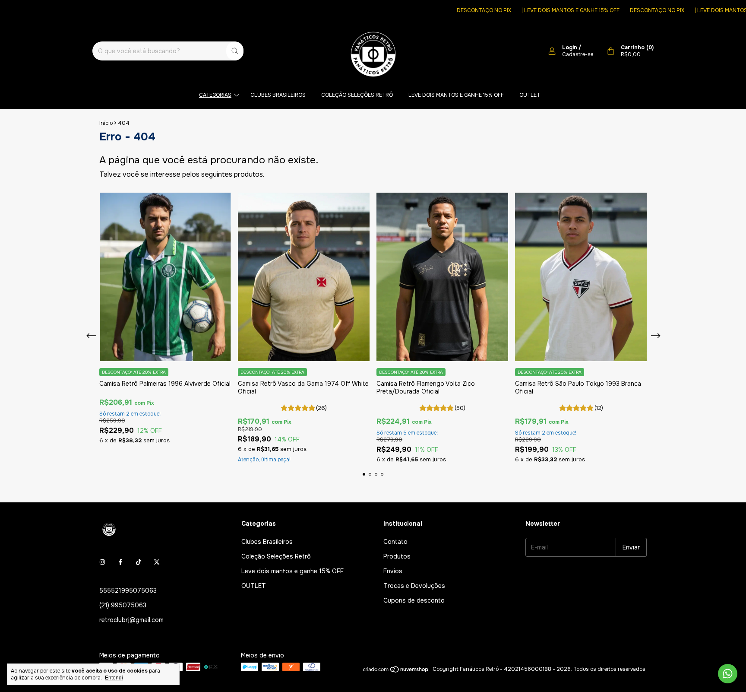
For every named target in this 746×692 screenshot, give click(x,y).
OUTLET (529, 95)
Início (106, 123)
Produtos (397, 556)
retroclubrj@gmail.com (131, 620)
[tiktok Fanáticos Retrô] (139, 562)
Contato (395, 542)
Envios (392, 571)
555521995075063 (128, 590)
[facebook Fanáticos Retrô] (120, 562)
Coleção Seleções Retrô (357, 95)
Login (569, 47)
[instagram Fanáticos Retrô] (102, 562)
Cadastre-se (577, 54)
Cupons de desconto (414, 600)
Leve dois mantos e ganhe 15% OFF (456, 95)
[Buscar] (234, 50)
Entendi (114, 678)
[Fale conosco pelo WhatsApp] (727, 673)
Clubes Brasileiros (278, 95)
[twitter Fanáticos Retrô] (157, 562)
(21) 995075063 (122, 605)
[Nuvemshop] (396, 671)
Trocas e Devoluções (414, 586)
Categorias (215, 95)
